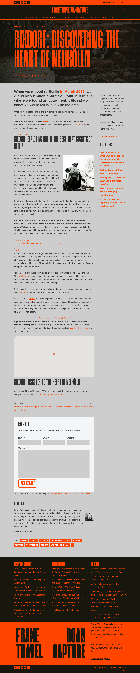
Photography (81, 17)
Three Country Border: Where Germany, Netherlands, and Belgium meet (30, 572)
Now (114, 17)
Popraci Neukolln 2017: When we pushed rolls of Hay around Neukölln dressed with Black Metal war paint (112, 159)
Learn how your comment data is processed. (71, 493)
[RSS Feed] (28, 667)
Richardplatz (32, 545)
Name (21, 438)
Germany (66, 17)
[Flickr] (22, 2)
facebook (44, 540)
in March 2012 (71, 91)
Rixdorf (46, 121)
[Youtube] (25, 2)
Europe (26, 27)
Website (70, 438)
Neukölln (22, 292)
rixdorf (44, 545)
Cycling (95, 17)
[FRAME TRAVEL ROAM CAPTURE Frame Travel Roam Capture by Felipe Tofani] (70, 10)
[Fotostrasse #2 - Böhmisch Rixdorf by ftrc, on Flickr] (54, 318)
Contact (122, 2)
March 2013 (77, 125)
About (115, 2)
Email (46, 438)
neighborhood (25, 276)
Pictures (19, 545)
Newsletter (107, 2)
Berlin (44, 17)
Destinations (31, 17)
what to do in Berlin (60, 545)
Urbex (105, 17)
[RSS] (28, 2)
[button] (54, 354)
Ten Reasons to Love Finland (65, 610)
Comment (23, 448)
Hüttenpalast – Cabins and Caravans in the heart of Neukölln (113, 181)
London (54, 17)
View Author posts (23, 531)
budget (33, 540)
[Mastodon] (15, 2)
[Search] (124, 9)
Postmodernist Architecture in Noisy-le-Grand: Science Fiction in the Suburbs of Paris (68, 572)
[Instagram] (18, 2)
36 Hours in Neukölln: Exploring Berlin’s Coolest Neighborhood (112, 202)
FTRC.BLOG (18, 27)
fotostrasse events (60, 540)
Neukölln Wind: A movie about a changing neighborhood (111, 191)
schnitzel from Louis (78, 328)
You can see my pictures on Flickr (50, 394)
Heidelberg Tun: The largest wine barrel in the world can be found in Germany (29, 613)
